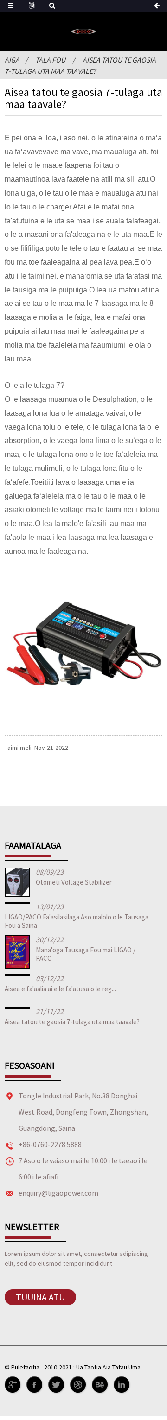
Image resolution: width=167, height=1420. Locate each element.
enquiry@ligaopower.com (58, 1193)
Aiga (12, 59)
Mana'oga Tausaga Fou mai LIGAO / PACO (85, 954)
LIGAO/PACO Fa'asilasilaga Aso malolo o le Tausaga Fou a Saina (76, 921)
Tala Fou (50, 59)
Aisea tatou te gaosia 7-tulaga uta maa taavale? (72, 1021)
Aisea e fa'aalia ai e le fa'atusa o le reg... (60, 988)
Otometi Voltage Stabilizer (74, 882)
